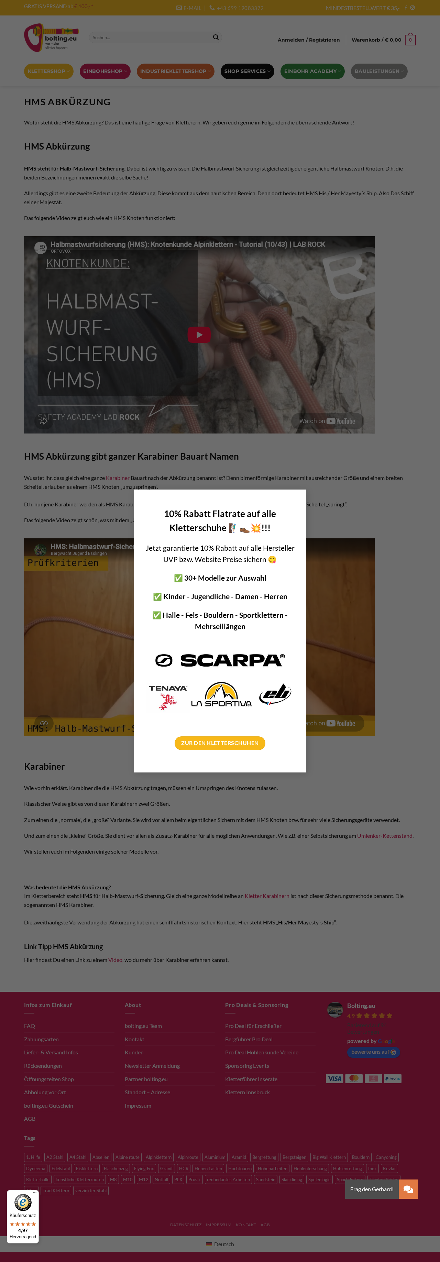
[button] (408, 1189)
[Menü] (35, 1194)
